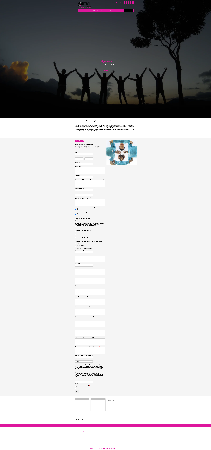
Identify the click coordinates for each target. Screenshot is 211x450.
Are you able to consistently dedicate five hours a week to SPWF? (89, 212)
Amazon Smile (110, 400)
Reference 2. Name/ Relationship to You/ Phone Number (87, 337)
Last (85, 160)
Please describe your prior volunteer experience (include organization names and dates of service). (89, 297)
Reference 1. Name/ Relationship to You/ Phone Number (87, 329)
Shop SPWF (93, 10)
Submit (77, 391)
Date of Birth (78, 162)
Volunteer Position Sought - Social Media (83, 230)
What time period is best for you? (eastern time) (85, 359)
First (76, 160)
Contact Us (109, 10)
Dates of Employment (80, 263)
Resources (103, 10)
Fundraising (78, 243)
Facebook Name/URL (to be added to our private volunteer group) (89, 179)
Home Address (78, 166)
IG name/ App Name (79, 188)
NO (77, 209)
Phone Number (78, 175)
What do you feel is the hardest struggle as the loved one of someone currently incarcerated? (88, 198)
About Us (86, 10)
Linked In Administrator (81, 236)
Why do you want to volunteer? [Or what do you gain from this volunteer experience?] (88, 307)
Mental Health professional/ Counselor (84, 248)
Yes (77, 208)
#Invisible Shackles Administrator (83, 237)
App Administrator (80, 239)
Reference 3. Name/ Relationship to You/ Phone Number (87, 346)
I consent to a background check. (82, 385)
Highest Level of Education (81, 250)
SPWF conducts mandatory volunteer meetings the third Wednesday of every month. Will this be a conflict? (89, 218)
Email (76, 152)
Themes (122, 448)
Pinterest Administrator (81, 234)
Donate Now (118, 2)
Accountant (78, 246)
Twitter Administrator (80, 233)
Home (81, 10)
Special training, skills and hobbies (82, 268)
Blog (98, 10)
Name (76, 156)
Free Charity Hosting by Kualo (80, 431)
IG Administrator (79, 231)
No (77, 214)
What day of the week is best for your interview (85, 355)
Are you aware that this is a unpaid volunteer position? (87, 207)
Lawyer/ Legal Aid (80, 245)
